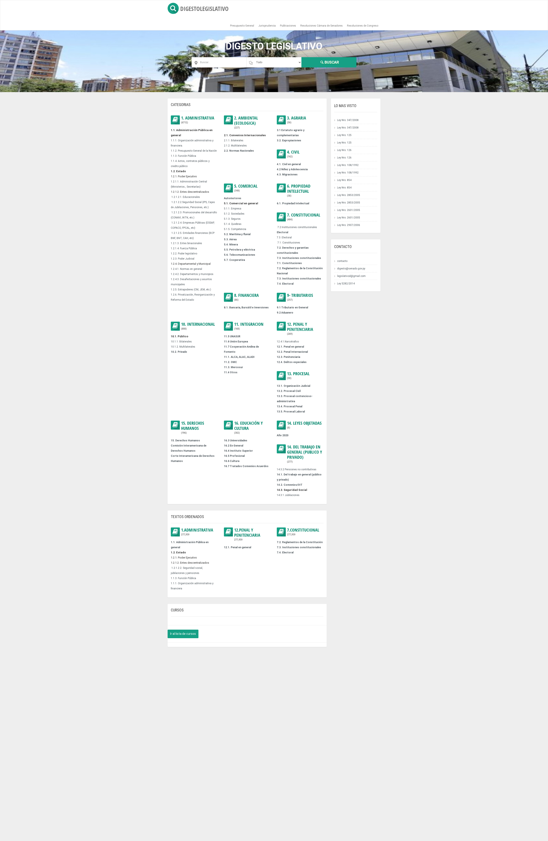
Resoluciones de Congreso (362, 25)
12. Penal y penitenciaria (300, 329)
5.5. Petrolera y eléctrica (239, 249)
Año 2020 (282, 435)
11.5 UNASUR (232, 336)
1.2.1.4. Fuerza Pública (184, 248)
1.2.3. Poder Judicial (182, 258)
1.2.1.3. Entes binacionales (186, 243)
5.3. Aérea (230, 239)
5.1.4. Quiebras (232, 224)
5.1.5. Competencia (235, 229)
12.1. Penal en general (290, 346)
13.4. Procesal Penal (289, 406)
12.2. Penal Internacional (292, 351)
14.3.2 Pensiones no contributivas (296, 469)
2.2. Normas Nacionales (239, 150)
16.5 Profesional (234, 455)
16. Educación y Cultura (248, 428)
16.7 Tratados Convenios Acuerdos (246, 466)
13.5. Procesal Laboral (291, 411)
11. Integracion (249, 326)
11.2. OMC (230, 362)
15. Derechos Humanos (192, 428)
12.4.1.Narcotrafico (288, 341)
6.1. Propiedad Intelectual (293, 203)
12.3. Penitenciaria (288, 357)
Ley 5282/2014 (346, 283)
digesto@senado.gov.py (351, 268)
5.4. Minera (231, 244)
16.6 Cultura (231, 461)
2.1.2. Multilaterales (235, 145)
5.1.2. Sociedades (234, 213)
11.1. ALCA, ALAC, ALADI (239, 357)
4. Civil (293, 153)
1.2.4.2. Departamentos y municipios (192, 274)
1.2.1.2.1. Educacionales (185, 197)
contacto (342, 261)
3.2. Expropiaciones (289, 140)
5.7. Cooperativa (234, 259)
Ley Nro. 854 (344, 180)
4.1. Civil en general (289, 164)
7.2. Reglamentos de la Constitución (300, 542)
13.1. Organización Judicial (293, 385)
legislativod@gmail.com (351, 276)
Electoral (282, 232)
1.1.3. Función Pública (183, 155)
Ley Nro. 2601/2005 (348, 210)
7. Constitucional (303, 216)
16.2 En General (233, 445)
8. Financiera (246, 297)
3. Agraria (296, 119)
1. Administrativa (197, 119)
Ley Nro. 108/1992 (348, 165)
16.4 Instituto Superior (238, 450)
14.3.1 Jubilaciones (288, 495)
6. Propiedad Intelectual (298, 190)
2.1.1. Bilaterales (233, 140)
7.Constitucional (303, 531)
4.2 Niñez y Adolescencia (292, 169)
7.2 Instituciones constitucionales (297, 227)
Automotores (232, 198)
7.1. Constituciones (288, 242)
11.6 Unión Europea (236, 341)
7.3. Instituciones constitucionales (299, 258)
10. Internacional (198, 326)
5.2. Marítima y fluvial (237, 234)
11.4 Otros (230, 372)
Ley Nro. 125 (344, 135)
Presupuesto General (242, 25)
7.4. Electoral (285, 283)
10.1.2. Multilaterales (183, 346)
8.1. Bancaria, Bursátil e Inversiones (246, 307)
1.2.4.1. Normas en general (186, 268)
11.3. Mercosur (233, 367)
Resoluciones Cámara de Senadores (321, 25)
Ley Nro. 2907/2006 (348, 225)
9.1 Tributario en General (292, 307)
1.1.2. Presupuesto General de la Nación (194, 150)
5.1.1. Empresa (232, 208)
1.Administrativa (197, 531)
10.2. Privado (179, 351)
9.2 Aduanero (285, 312)
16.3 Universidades (235, 440)
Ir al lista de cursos (183, 633)
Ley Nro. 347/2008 (348, 120)
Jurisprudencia (267, 25)
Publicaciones (288, 25)
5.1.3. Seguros (232, 218)
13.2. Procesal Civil (289, 391)
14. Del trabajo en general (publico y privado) (304, 453)
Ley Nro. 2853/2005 (348, 195)
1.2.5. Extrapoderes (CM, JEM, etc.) (191, 289)
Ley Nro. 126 (344, 150)
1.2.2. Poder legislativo (184, 253)
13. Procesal (298, 375)
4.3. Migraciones (287, 174)
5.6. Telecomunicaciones (239, 254)
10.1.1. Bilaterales (181, 341)
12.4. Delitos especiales (292, 362)
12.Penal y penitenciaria (247, 534)
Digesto (204, 8)
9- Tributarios (300, 297)
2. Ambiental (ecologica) (246, 122)
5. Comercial (246, 188)
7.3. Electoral (284, 237)
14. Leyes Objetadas (304, 425)
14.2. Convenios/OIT (289, 484)
